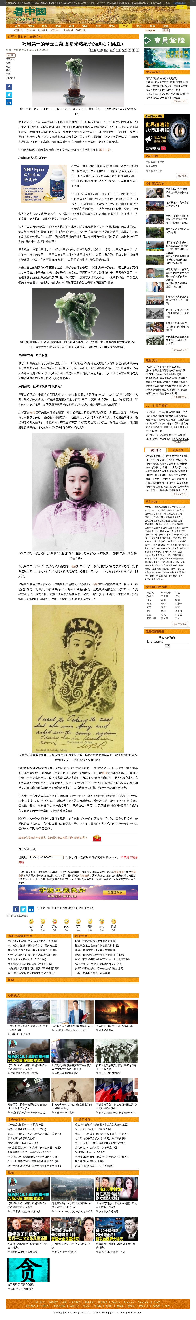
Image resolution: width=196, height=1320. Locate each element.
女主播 (157, 562)
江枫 (163, 614)
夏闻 (177, 600)
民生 (175, 565)
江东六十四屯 (166, 555)
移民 (172, 562)
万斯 (165, 528)
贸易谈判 (177, 528)
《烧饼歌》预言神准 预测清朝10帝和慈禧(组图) (33, 968)
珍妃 (8, 70)
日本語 (157, 1302)
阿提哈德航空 (105, 1112)
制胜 (101, 1252)
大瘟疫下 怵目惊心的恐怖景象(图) (114, 1026)
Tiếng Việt (143, 1302)
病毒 (147, 510)
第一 (62, 1112)
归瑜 (177, 596)
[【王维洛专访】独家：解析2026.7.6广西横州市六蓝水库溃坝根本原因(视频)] (28, 1040)
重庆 (57, 1073)
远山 (163, 600)
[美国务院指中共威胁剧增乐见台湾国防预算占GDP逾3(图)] (155, 256)
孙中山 (174, 569)
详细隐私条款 (179, 3)
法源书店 (74, 1306)
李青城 (178, 611)
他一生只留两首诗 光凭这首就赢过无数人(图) (32, 954)
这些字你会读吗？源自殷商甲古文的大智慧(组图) (34, 1166)
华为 (152, 534)
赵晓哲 (46, 1112)
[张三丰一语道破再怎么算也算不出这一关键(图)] (155, 310)
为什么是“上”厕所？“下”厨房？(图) (26, 1124)
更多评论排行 (180, 494)
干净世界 (44, 1306)
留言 (112, 50)
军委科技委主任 (29, 1112)
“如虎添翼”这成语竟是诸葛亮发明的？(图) (30, 964)
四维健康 (151, 618)
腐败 (156, 534)
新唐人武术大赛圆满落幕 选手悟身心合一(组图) (177, 300)
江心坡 (163, 558)
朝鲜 (164, 538)
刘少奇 (166, 572)
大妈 (158, 548)
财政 (158, 545)
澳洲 (154, 569)
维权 (167, 552)
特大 (124, 50)
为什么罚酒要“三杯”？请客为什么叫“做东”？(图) (33, 1161)
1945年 (107, 1073)
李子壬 (178, 614)
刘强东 (153, 548)
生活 (139, 26)
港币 (184, 541)
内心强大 (59, 1030)
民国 (159, 569)
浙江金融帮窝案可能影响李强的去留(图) (166, 370)
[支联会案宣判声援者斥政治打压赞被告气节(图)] (155, 189)
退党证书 (143, 1306)
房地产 (148, 545)
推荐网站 (30, 1306)
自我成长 (82, 1030)
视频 (166, 26)
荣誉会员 (119, 872)
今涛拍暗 (166, 592)
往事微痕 (158, 521)
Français (129, 1302)
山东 (13, 1034)
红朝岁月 (55, 30)
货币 (163, 541)
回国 (161, 565)
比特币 (157, 541)
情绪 (75, 1030)
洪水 (163, 517)
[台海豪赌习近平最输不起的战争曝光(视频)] (116, 1219)
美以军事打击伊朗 (155, 162)
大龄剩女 (103, 1211)
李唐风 (178, 603)
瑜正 (149, 614)
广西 (13, 1073)
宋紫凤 (150, 592)
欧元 (175, 541)
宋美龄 (148, 572)
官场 (44, 26)
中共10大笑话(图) (154, 431)
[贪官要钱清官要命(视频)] (28, 1259)
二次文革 (22, 1252)
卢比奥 (182, 507)
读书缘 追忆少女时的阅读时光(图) (163, 97)
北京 (147, 548)
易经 (147, 576)
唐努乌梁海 (178, 555)
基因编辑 (154, 552)
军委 (40, 1112)
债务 (185, 538)
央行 (180, 538)
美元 (152, 541)
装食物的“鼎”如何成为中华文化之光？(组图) (31, 973)
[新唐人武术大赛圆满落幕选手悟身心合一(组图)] (155, 296)
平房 (23, 1034)
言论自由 (149, 562)
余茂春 (89, 1211)
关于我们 (76, 1302)
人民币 (169, 541)
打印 (118, 50)
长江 (154, 517)
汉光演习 (149, 521)
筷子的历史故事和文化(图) (22, 1138)
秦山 (149, 611)
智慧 (161, 576)
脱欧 (175, 538)
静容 (163, 611)
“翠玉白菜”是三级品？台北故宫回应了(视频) (98, 964)
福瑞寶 (131, 1306)
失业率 (63, 1252)
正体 (100, 50)
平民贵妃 (10, 78)
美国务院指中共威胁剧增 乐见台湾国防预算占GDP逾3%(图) (177, 259)
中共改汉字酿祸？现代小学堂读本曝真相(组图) (33, 945)
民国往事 (30, 30)
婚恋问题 (113, 1211)
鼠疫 (111, 1030)
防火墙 (161, 552)
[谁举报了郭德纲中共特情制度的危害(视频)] (28, 1219)
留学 (183, 562)
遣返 (152, 565)
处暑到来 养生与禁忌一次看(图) (162, 393)
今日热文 (14, 995)
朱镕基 (29, 1288)
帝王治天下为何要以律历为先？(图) (27, 959)
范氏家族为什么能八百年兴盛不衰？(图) (29, 1152)
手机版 (93, 50)
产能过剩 (72, 1252)
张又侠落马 (151, 166)
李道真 (164, 596)
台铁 (164, 514)
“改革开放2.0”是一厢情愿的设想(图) (164, 374)
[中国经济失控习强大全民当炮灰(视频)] (72, 1219)
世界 (112, 26)
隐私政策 (102, 1302)
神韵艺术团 (59, 1306)
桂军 (164, 569)
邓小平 (155, 572)
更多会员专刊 (180, 101)
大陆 (31, 26)
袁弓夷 (169, 517)
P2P (186, 548)
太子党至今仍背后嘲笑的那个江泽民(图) (166, 435)
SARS (170, 558)
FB (159, 538)
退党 (180, 521)
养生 (163, 579)
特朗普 (175, 507)
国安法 (148, 517)
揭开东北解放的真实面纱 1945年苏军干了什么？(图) (177, 340)
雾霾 (147, 552)
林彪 (160, 572)
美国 (58, 26)
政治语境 (32, 1252)
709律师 (173, 552)
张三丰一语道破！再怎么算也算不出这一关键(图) (34, 1133)
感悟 (166, 576)
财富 (163, 545)
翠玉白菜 (10, 59)
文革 (158, 579)
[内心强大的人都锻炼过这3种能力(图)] (72, 1001)
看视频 (97, 1306)
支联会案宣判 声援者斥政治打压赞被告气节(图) (177, 192)
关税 (154, 528)
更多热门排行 (180, 442)
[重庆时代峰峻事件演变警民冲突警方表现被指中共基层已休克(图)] (72, 1040)
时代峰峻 (69, 1073)
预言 (175, 576)
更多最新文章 (180, 397)
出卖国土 (149, 514)
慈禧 (8, 74)
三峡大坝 (171, 514)
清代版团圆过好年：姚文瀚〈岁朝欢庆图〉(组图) (34, 1147)
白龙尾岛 (156, 558)
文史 (125, 26)
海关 (147, 565)
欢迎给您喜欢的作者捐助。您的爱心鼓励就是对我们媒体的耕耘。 (53, 837)
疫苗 (158, 517)
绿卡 (171, 565)
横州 (18, 1073)
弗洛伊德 (149, 524)
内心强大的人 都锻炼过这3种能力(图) (72, 1026)
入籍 (166, 565)
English (116, 1302)
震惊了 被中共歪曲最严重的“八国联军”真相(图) (100, 954)
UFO (156, 524)
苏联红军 (116, 1073)
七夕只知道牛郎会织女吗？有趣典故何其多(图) (33, 1156)
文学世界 (68, 30)
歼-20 (107, 1252)
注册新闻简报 (155, 631)
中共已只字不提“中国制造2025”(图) (163, 366)
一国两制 (184, 534)
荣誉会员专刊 (155, 72)
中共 (62, 1073)
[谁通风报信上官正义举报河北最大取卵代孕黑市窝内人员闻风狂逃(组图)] (155, 269)
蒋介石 (181, 569)
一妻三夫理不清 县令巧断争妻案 (92, 973)
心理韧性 (68, 1030)
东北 (101, 1073)
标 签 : (11, 55)
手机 (170, 576)
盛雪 (163, 607)
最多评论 (155, 450)
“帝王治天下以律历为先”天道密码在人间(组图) (32, 941)
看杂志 (86, 1306)
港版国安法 (178, 517)
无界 (167, 1306)
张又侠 (176, 510)
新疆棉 (179, 514)
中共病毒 (70, 1211)
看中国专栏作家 (156, 587)
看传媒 (120, 1306)
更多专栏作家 (180, 623)
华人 (168, 562)
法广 (147, 538)
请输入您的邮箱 (167, 637)
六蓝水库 (25, 1073)
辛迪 (177, 618)
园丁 (149, 607)
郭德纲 (14, 1252)
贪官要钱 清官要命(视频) (21, 1284)
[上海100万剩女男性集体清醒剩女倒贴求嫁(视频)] (116, 1178)
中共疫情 (80, 1211)
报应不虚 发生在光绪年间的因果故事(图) (97, 945)
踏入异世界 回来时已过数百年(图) (163, 90)
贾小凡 (150, 596)
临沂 (18, 1034)
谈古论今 (43, 30)
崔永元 (155, 531)
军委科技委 (16, 1112)
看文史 (22, 36)
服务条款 (89, 1302)
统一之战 (120, 1252)
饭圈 (76, 1073)
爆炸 (27, 1034)
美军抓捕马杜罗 (154, 170)
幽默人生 (154, 576)
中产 (168, 545)
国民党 (174, 521)
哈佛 (57, 1112)
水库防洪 (34, 1073)
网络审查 (156, 555)
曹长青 (164, 618)
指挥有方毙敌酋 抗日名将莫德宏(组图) (95, 941)
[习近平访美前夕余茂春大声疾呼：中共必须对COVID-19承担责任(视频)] (72, 1178)
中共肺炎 (149, 507)
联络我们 (53, 1302)
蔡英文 (185, 545)
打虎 (166, 534)
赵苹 (177, 607)
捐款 (64, 1302)
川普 (170, 507)
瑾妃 (8, 67)
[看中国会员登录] (167, 40)
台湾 (179, 545)
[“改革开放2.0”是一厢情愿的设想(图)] (155, 202)
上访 (180, 552)
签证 (156, 565)
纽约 (98, 26)
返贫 (57, 1252)
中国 (67, 1112)
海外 (181, 565)
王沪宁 (185, 528)
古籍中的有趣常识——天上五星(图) (27, 1129)
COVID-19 (60, 1211)
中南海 (161, 531)
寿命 (154, 579)
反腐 (161, 534)
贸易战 (162, 510)
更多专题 (182, 175)
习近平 (169, 510)
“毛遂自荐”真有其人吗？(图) (23, 1143)
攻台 (113, 1252)
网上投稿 (40, 1302)
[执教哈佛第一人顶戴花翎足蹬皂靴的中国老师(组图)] (72, 1079)
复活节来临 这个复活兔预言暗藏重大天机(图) (32, 950)
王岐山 (173, 524)
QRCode (40, 908)
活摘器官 (158, 514)
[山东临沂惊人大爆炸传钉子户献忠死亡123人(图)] (28, 1001)
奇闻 (152, 26)
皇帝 (177, 572)
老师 (72, 1112)
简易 (177, 592)
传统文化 (81, 30)
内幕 (167, 531)
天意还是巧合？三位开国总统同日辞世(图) (167, 82)
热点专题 (152, 156)
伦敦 (106, 1030)
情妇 (147, 534)
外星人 (148, 579)
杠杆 (147, 541)
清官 (18, 1288)
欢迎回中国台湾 (129, 1112)
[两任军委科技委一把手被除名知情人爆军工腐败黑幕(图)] (28, 1079)
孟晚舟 (148, 528)
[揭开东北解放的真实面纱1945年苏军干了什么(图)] (116, 1040)
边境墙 (159, 528)
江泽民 (148, 531)
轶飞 (149, 600)
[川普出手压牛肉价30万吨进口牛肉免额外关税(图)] (155, 323)
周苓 (149, 603)
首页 (17, 26)
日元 (179, 541)
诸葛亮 (182, 572)
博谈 (85, 26)
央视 (163, 562)
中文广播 (117, 1112)
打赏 (106, 50)
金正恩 (166, 524)
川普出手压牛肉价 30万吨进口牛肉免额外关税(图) (177, 326)
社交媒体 (154, 538)
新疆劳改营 (178, 558)
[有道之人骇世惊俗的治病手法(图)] (155, 229)
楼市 (154, 545)
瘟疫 (101, 1030)
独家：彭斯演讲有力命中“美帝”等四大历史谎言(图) (102, 959)
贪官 (13, 1288)
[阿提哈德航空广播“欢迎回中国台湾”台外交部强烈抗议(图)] (116, 1079)
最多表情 (178, 450)
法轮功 (148, 555)
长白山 (148, 558)
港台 (71, 26)
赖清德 (180, 524)
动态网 (156, 1306)
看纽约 (109, 1306)
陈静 (163, 603)
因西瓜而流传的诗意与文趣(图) (161, 78)
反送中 (178, 531)
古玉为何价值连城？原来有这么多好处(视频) (99, 968)
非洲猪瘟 (175, 548)
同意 (181, 7)
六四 (182, 510)
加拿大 (169, 538)
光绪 (8, 63)
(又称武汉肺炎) (160, 507)
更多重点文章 (180, 350)
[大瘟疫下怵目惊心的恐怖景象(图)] (116, 1001)
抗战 (168, 569)
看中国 (31, 13)
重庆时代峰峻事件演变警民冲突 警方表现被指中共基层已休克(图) (177, 219)
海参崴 (174, 545)
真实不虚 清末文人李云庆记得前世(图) (95, 950)
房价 (163, 548)
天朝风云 (18, 30)
